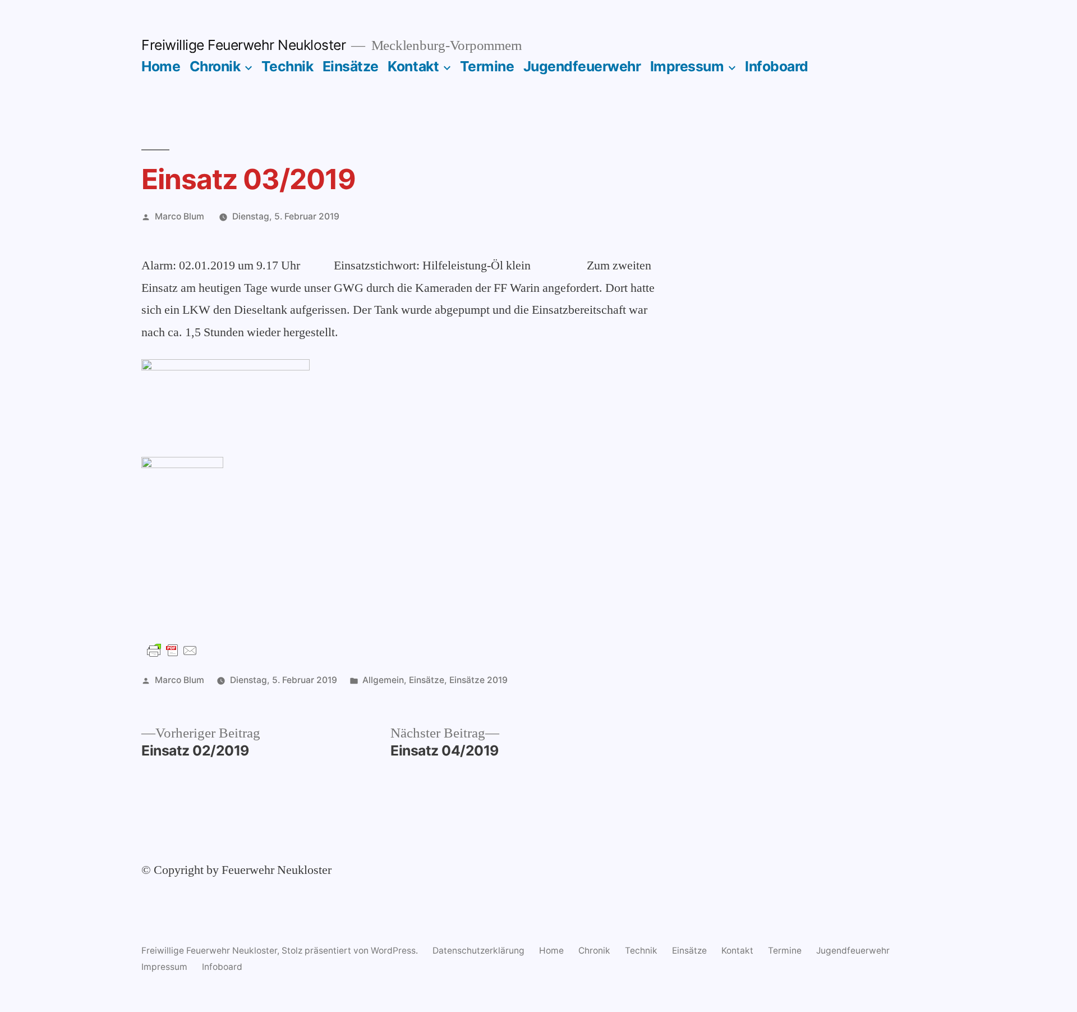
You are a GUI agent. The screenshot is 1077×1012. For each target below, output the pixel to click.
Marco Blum (179, 216)
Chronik (215, 66)
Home (160, 66)
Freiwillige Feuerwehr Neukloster (243, 44)
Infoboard (776, 66)
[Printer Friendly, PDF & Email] (172, 649)
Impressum (687, 66)
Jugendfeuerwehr (582, 66)
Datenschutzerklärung (478, 950)
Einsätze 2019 (478, 680)
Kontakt (413, 66)
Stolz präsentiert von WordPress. (351, 950)
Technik (287, 66)
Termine (487, 66)
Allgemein (383, 680)
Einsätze (351, 66)
